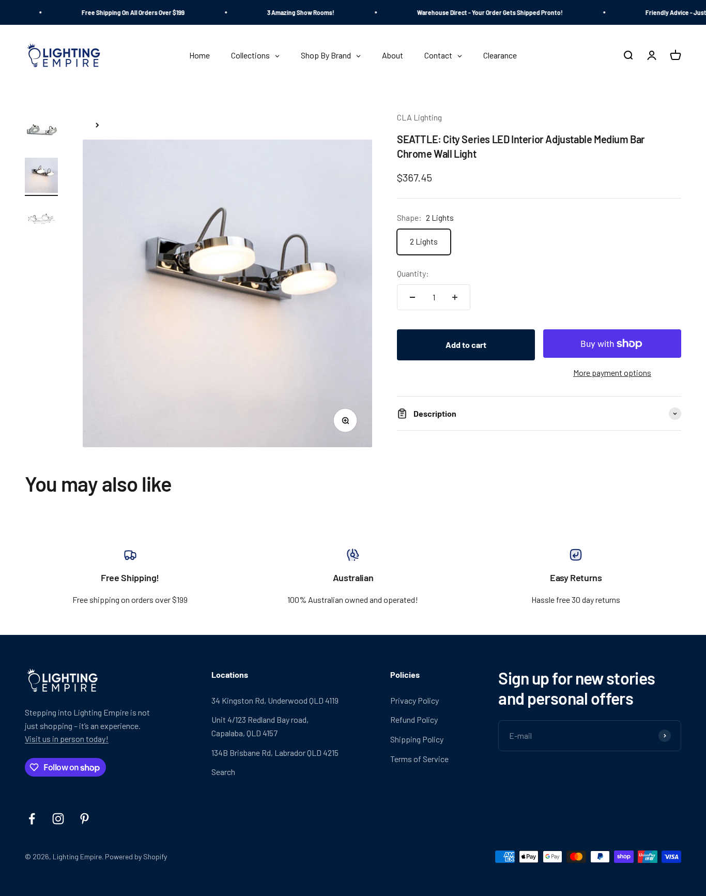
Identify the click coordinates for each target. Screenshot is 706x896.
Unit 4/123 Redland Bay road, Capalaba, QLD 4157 (260, 726)
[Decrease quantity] (412, 297)
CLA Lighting (419, 117)
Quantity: (413, 274)
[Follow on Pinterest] (84, 819)
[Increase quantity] (455, 297)
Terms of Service (419, 759)
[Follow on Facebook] (32, 819)
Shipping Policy (416, 739)
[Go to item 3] (41, 220)
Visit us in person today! (67, 738)
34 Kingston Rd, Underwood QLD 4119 (275, 700)
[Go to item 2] (41, 177)
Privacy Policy (414, 700)
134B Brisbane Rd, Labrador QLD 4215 (275, 752)
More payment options (612, 373)
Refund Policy (414, 719)
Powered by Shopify (136, 856)
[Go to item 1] (41, 132)
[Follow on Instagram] (58, 819)
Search (223, 772)
